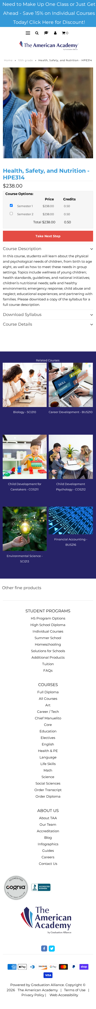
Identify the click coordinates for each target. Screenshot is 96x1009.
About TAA (48, 818)
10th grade (25, 60)
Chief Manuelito (48, 718)
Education (48, 731)
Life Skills (48, 764)
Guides (48, 850)
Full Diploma (48, 692)
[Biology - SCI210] (25, 385)
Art (47, 705)
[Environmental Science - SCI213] (25, 529)
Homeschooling (48, 644)
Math (48, 770)
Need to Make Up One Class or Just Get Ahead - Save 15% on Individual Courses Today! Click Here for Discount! (49, 13)
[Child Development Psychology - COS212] (71, 457)
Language (48, 757)
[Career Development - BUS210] (71, 385)
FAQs (47, 670)
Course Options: (19, 194)
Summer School (48, 638)
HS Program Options (48, 618)
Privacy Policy (32, 995)
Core (48, 725)
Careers (48, 857)
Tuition (48, 664)
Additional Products (48, 657)
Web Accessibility (64, 995)
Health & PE (48, 751)
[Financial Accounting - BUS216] (71, 521)
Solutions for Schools (48, 651)
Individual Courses (48, 631)
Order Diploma (48, 796)
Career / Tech (48, 711)
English (48, 744)
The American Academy (38, 990)
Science (48, 777)
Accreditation (48, 831)
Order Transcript (48, 790)
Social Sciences (47, 783)
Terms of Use (75, 990)
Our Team (48, 824)
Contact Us (48, 863)
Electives (48, 738)
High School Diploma (47, 625)
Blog (48, 837)
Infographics (48, 844)
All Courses (48, 698)
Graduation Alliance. (48, 985)
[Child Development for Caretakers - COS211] (25, 457)
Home (8, 60)
